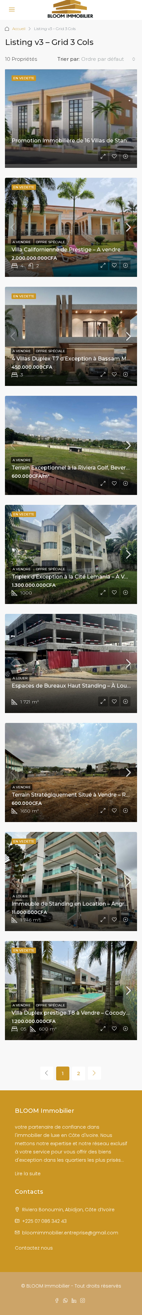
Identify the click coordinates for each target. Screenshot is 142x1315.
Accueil (18, 28)
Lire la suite (28, 1173)
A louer (20, 678)
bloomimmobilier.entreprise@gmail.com (70, 1232)
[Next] (94, 1073)
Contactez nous (34, 1248)
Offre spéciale (50, 242)
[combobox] (108, 59)
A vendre (22, 242)
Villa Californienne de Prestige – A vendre (66, 249)
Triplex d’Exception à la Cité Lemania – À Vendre (76, 577)
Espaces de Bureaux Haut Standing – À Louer (72, 686)
